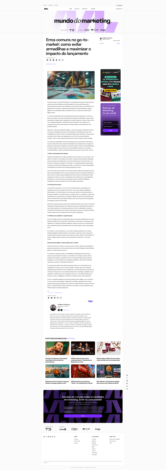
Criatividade (94, 452)
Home (70, 8)
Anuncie (76, 443)
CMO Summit (77, 441)
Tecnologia (94, 454)
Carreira (94, 450)
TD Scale (56, 5)
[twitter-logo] (46, 436)
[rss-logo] (52, 436)
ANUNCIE (93, 8)
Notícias (76, 439)
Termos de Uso (112, 441)
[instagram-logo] (44, 436)
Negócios (94, 441)
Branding (94, 443)
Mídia (93, 446)
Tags (110, 443)
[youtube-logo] (50, 436)
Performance (95, 445)
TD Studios (50, 5)
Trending (94, 439)
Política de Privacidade (114, 439)
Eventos (45, 5)
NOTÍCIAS (77, 8)
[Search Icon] (119, 5)
